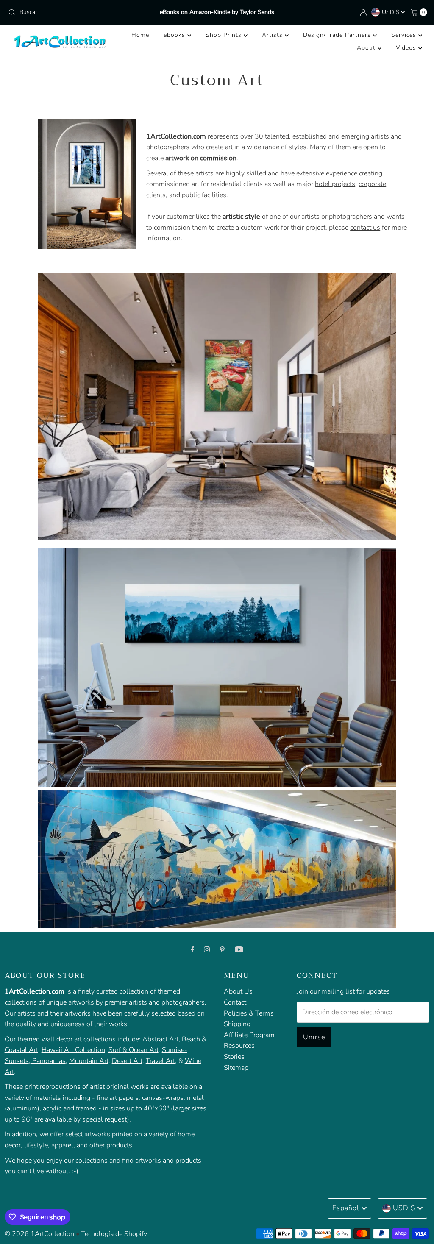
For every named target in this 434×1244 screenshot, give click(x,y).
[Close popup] (403, 1049)
